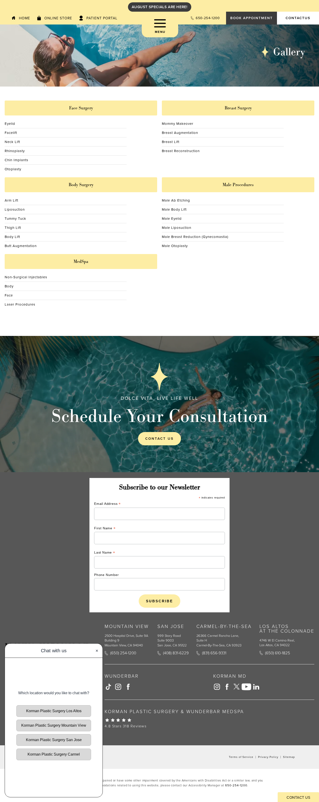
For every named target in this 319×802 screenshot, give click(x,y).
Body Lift (12, 236)
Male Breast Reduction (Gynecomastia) (195, 236)
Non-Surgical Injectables (26, 277)
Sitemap (289, 757)
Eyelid (10, 123)
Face (9, 295)
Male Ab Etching (176, 200)
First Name (105, 528)
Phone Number (106, 575)
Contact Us (159, 438)
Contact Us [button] (298, 797)
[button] (160, 28)
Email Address (107, 504)
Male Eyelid (172, 218)
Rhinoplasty (15, 150)
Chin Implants (16, 160)
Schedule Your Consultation (159, 415)
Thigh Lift (13, 227)
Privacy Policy (268, 757)
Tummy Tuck (15, 218)
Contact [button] (298, 18)
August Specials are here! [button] (160, 7)
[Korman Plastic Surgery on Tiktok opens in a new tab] (108, 687)
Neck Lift (12, 141)
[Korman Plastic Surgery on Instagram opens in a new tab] (118, 687)
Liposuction (15, 209)
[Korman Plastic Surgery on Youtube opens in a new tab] (246, 687)
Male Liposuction (176, 227)
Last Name (104, 553)
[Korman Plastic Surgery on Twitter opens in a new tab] (236, 687)
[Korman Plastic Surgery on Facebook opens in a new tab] (128, 687)
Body (9, 286)
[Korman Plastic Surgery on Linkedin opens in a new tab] (256, 687)
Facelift (11, 132)
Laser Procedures (20, 304)
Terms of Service (241, 757)
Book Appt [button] (251, 18)
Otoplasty (13, 169)
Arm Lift (11, 200)
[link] (205, 18)
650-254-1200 (236, 785)
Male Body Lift (174, 209)
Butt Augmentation (21, 245)
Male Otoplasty (175, 245)
